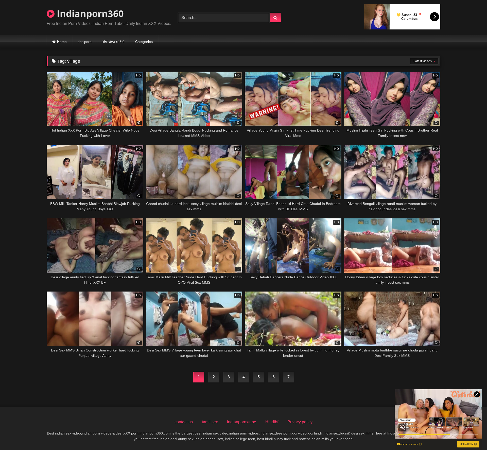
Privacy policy (299, 422)
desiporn (85, 42)
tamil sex (210, 422)
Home (62, 42)
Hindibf (271, 422)
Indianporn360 (89, 13)
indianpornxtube (241, 422)
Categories (144, 42)
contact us (184, 422)
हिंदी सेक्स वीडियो (113, 42)
